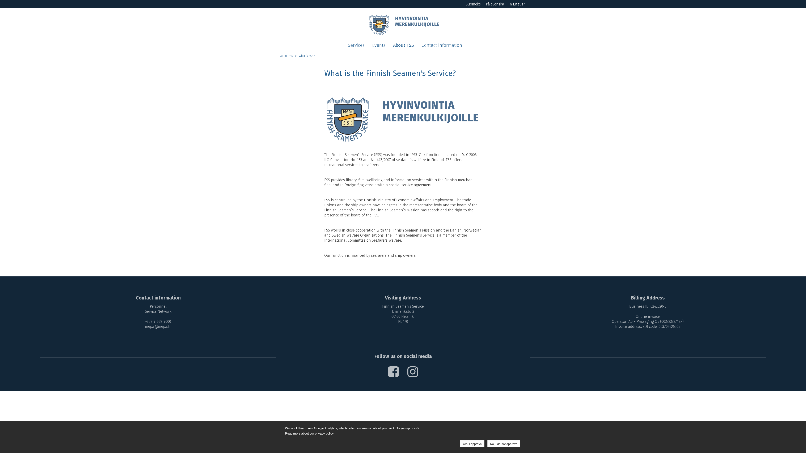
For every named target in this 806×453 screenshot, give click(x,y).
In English (517, 4)
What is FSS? (307, 56)
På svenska (495, 4)
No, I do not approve (503, 444)
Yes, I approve (472, 444)
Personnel (158, 306)
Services (356, 45)
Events (379, 45)
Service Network (158, 311)
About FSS (403, 45)
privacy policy (324, 433)
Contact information (441, 45)
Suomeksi (474, 4)
